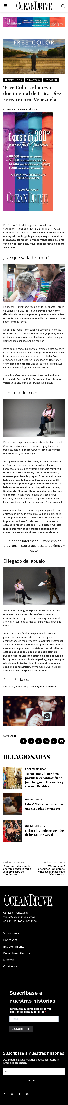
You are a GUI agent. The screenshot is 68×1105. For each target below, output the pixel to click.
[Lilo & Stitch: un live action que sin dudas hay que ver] (12, 804)
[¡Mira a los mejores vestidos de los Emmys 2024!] (12, 831)
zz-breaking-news (35, 769)
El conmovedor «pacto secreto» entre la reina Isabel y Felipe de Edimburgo (17, 870)
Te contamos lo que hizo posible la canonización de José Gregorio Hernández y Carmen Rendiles (44, 780)
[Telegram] (61, 741)
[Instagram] (12, 1095)
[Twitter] (31, 741)
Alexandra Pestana (17, 110)
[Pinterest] (38, 741)
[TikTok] (19, 1095)
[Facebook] (23, 741)
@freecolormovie (46, 686)
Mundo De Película (39, 228)
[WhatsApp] (46, 741)
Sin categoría (33, 80)
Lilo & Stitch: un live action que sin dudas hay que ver (44, 806)
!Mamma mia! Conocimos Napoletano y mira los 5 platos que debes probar (50, 870)
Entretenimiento (13, 80)
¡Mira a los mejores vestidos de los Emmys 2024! (45, 833)
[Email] (54, 741)
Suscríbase (34, 1080)
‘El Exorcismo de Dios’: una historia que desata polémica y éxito (34, 546)
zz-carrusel (51, 80)
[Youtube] (27, 1095)
